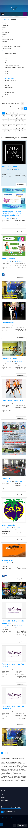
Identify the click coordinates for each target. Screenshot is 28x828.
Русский (14, 9)
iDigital (14, 822)
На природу (5, 32)
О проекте (4, 794)
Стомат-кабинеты (9, 87)
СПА (6, 76)
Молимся (4, 30)
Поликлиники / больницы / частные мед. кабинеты (14, 68)
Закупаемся (5, 25)
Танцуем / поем (6, 48)
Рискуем (4, 41)
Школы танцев (18, 325)
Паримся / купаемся (7, 39)
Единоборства (8, 56)
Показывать (4, 103)
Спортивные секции (9, 83)
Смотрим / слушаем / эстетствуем (11, 46)
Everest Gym (7, 559)
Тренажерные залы (9, 92)
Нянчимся (5, 37)
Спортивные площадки (10, 80)
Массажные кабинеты (10, 62)
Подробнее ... (21, 184)
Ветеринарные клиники (10, 53)
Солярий (7, 73)
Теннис (6, 90)
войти (15, 1)
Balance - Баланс (9, 358)
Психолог (7, 71)
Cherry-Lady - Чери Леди (12, 400)
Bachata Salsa (8, 322)
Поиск (3, 797)
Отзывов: (9, 169)
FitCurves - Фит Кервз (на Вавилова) (13, 621)
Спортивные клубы (9, 78)
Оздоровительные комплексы (12, 65)
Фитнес (6, 94)
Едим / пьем (5, 23)
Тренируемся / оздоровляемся (10, 51)
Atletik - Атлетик (8, 258)
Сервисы (4, 44)
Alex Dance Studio (9, 166)
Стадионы (7, 85)
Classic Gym (7, 478)
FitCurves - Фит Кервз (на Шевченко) (13, 707)
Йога (6, 58)
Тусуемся (4, 97)
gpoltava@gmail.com (9, 811)
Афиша (4, 803)
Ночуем (4, 34)
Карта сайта (5, 800)
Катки (6, 60)
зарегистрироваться (21, 1)
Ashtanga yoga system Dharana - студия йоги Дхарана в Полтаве (11, 213)
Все (3, 113)
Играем (4, 27)
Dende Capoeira (8, 524)
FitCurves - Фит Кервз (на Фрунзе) (13, 665)
